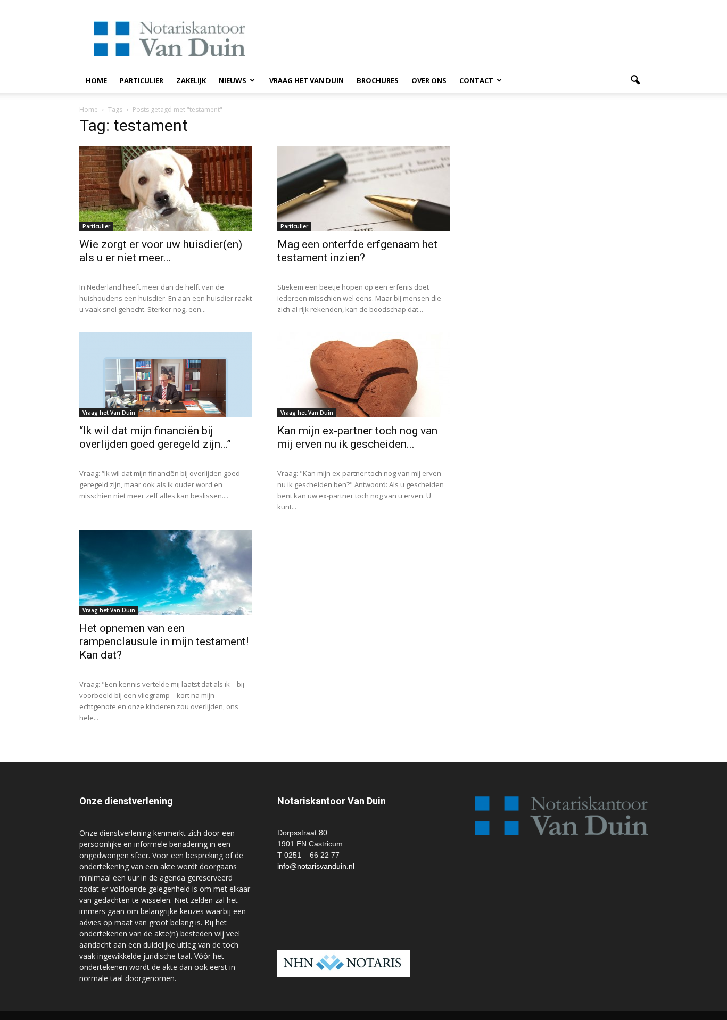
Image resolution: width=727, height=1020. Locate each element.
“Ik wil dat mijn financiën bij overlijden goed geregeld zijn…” (155, 437)
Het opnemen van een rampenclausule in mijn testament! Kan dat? (164, 641)
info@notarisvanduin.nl (315, 866)
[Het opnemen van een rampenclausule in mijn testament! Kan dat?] (165, 572)
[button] (635, 80)
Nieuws (232, 80)
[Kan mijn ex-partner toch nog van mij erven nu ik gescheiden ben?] (363, 374)
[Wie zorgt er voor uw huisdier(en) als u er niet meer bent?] (165, 188)
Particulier (141, 80)
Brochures (378, 80)
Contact (476, 80)
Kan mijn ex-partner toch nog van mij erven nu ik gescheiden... (357, 437)
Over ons (429, 80)
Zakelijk (191, 80)
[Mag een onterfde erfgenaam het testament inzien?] (363, 188)
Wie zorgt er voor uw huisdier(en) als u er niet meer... (160, 251)
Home (96, 80)
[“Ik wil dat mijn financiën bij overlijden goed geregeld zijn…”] (165, 374)
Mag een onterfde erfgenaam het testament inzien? (357, 251)
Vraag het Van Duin (306, 80)
